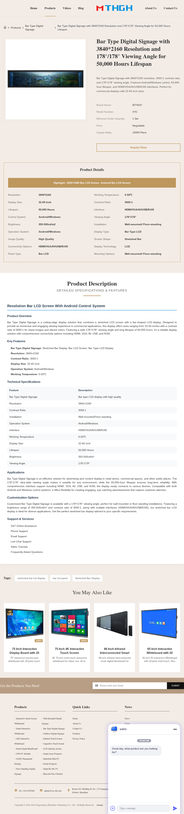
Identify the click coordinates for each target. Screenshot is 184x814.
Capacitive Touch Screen (53, 743)
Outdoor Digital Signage (53, 733)
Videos (67, 8)
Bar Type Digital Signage (34, 27)
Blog (81, 8)
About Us (151, 8)
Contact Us (170, 8)
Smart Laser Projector (52, 753)
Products (50, 8)
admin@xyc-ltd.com (52, 790)
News (127, 718)
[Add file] (112, 808)
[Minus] (175, 729)
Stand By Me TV (50, 768)
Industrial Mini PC (51, 758)
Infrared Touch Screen (52, 738)
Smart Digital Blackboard (27, 748)
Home (33, 8)
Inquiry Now (138, 147)
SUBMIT (175, 685)
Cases (127, 723)
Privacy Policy (79, 738)
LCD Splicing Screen (52, 748)
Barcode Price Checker (53, 773)
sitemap (99, 804)
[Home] (5, 28)
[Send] (175, 808)
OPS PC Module (23, 753)
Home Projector (50, 763)
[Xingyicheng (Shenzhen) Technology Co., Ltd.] (114, 8)
